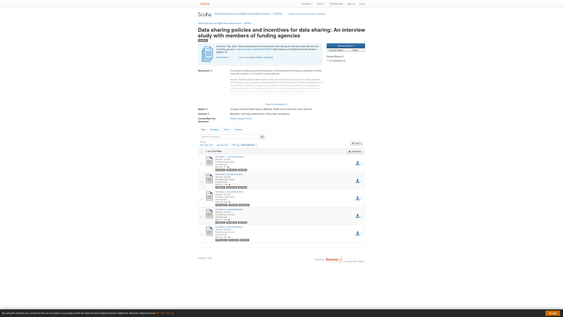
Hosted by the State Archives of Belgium (307, 13)
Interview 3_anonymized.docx (229, 174)
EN (162, 313)
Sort (357, 143)
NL (172, 313)
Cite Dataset (222, 57)
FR (167, 313)
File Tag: (243, 144)
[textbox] (230, 136)
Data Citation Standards (262, 57)
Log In (362, 3)
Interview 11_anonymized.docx (229, 156)
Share (355, 50)
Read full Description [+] (277, 104)
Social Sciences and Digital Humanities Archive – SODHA (224, 23)
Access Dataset (345, 45)
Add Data (306, 3)
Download (356, 151)
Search (320, 3)
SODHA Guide (336, 3)
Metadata (214, 129)
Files (203, 129)
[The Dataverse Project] (334, 259)
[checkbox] (201, 151)
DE (157, 313)
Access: (222, 144)
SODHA (205, 4)
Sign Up (351, 3)
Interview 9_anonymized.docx (229, 226)
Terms (227, 129)
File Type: (206, 144)
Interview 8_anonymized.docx (229, 209)
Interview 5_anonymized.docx (229, 191)
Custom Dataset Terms (241, 118)
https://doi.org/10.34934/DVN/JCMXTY (254, 49)
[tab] (203, 129)
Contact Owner (336, 50)
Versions (238, 129)
